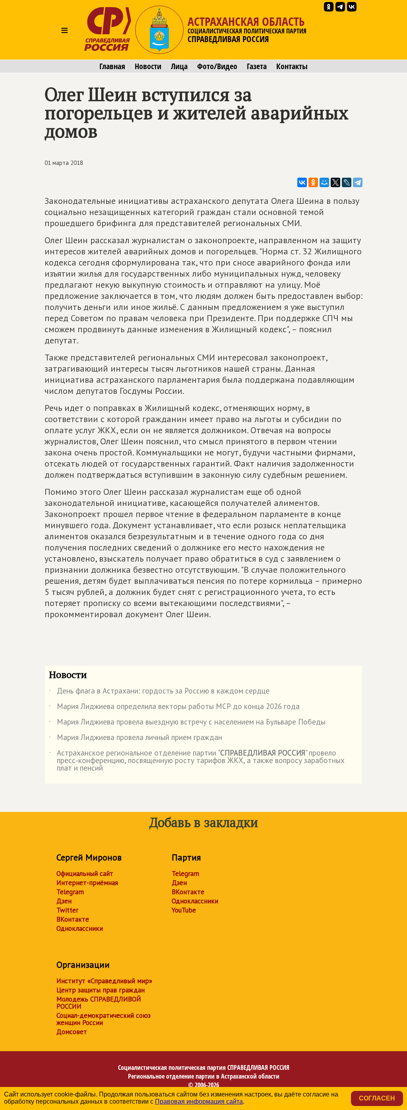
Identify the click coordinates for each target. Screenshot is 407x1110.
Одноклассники (79, 928)
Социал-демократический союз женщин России (103, 1019)
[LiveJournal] (346, 182)
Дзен (64, 901)
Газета (257, 66)
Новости (148, 66)
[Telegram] (357, 182)
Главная (112, 66)
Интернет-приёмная (87, 882)
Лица (179, 66)
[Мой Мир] (324, 182)
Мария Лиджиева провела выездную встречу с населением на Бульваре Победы (187, 723)
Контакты (292, 66)
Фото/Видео (217, 66)
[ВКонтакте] (302, 182)
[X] (335, 182)
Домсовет (71, 1031)
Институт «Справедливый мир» (104, 980)
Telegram (70, 891)
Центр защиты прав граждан (100, 990)
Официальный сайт (84, 873)
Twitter (67, 910)
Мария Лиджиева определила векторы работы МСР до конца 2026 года (174, 708)
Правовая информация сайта (199, 1101)
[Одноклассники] (313, 182)
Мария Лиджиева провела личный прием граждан (135, 739)
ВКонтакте (72, 919)
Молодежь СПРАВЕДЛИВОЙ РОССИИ (98, 1003)
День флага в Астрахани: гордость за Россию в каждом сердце (159, 692)
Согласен (377, 1098)
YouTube (184, 910)
